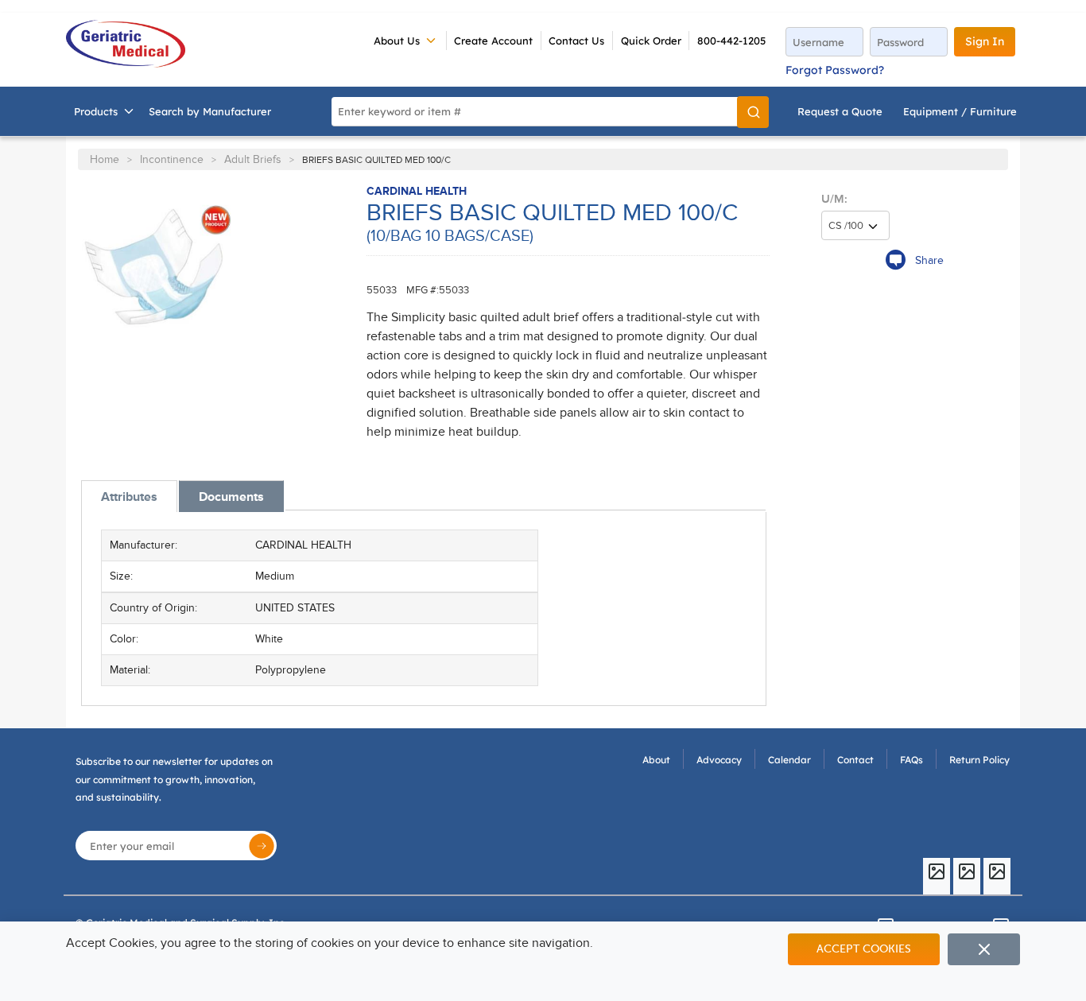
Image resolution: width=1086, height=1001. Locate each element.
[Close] (984, 949)
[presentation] (129, 496)
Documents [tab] (231, 497)
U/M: (834, 199)
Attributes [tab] (129, 497)
